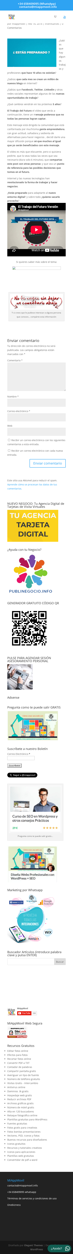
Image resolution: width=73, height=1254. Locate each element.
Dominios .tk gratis (18, 1091)
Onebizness (14, 1204)
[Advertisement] (36, 986)
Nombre (13, 396)
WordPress (36, 1249)
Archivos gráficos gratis (20, 1103)
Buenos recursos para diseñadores (27, 1139)
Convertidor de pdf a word (22, 1159)
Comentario (15, 360)
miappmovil (18, 23)
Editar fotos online (17, 1050)
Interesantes (52, 23)
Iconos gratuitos (16, 1143)
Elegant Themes (33, 1245)
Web (9, 425)
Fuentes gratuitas (17, 1123)
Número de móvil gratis (20, 1107)
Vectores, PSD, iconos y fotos (23, 1135)
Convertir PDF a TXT (18, 1063)
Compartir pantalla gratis (21, 1071)
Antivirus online (16, 1087)
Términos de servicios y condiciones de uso (32, 1198)
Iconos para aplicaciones (21, 1151)
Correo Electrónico (18, 754)
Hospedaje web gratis (19, 1095)
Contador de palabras (19, 1067)
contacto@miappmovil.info (22, 1185)
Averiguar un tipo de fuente (23, 1075)
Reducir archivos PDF (19, 1099)
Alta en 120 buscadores (20, 1111)
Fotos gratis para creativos (22, 1127)
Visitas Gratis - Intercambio (22, 1083)
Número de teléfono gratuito (23, 1079)
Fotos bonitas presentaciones (24, 1131)
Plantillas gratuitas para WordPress (27, 1119)
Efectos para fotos (17, 1055)
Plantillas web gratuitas (20, 1155)
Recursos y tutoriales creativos (24, 1147)
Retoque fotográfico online (22, 1115)
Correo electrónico (18, 411)
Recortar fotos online (19, 1058)
